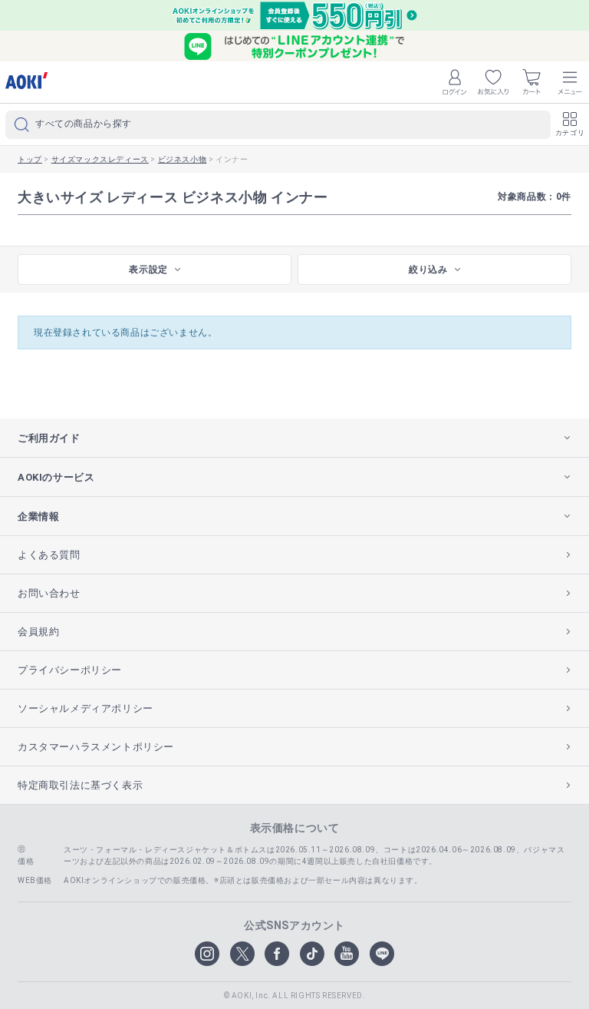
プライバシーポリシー (70, 670)
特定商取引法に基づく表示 (80, 785)
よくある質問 (49, 555)
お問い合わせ (49, 593)
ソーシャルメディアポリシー (85, 708)
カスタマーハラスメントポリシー (96, 747)
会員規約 (38, 631)
